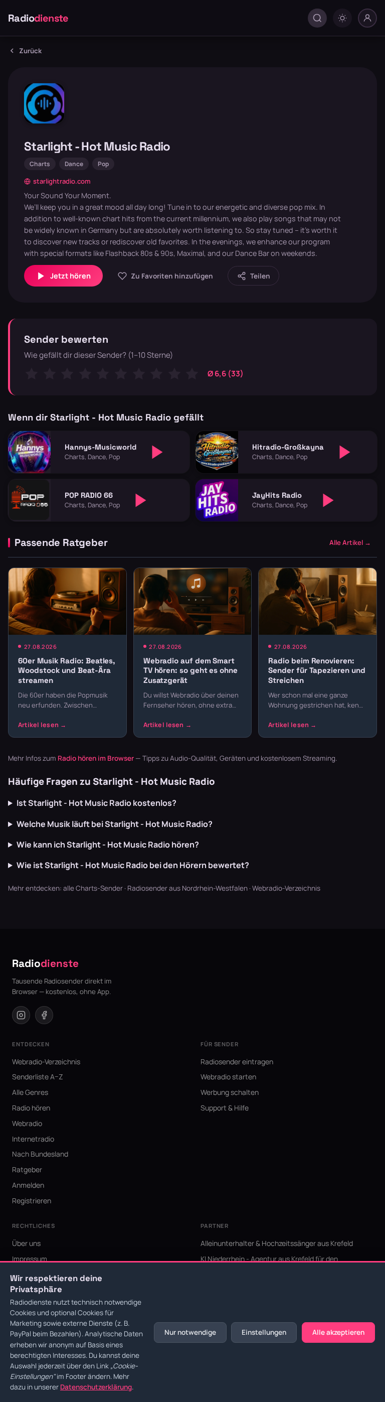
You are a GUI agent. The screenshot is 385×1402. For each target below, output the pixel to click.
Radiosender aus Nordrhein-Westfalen (187, 888)
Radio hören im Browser (96, 758)
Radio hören (31, 1107)
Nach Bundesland (40, 1154)
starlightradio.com (62, 181)
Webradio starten (228, 1076)
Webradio (27, 1123)
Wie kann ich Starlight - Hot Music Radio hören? (108, 844)
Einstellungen (264, 1332)
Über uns (26, 1243)
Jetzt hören (70, 276)
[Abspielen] (157, 452)
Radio (38, 18)
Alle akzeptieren (338, 1332)
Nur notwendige (190, 1332)
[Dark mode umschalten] (342, 18)
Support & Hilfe (225, 1107)
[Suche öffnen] (317, 18)
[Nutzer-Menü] (367, 18)
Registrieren (31, 1200)
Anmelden (28, 1185)
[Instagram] (21, 1015)
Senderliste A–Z (37, 1076)
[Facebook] (44, 1015)
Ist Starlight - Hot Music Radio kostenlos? (96, 802)
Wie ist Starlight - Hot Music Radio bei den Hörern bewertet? (133, 865)
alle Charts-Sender (93, 888)
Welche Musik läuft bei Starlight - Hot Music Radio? (115, 823)
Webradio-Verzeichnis (286, 888)
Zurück (30, 50)
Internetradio (33, 1139)
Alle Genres (30, 1092)
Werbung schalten (230, 1092)
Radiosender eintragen (237, 1061)
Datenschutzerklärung (96, 1386)
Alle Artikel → (350, 542)
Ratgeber (27, 1169)
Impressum (29, 1259)
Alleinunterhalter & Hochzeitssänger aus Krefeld (277, 1243)
